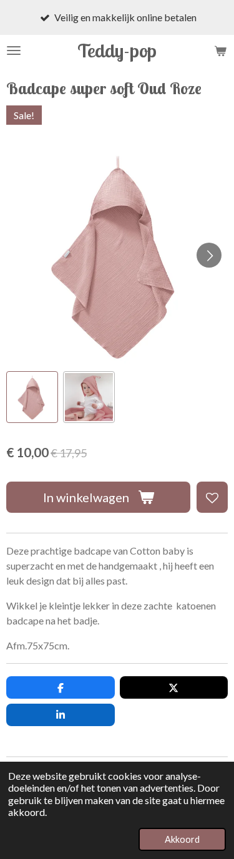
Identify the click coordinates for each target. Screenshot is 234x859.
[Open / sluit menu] (13, 50)
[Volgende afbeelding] (209, 255)
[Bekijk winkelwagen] (220, 50)
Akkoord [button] (182, 839)
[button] (32, 397)
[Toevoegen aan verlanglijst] (212, 497)
